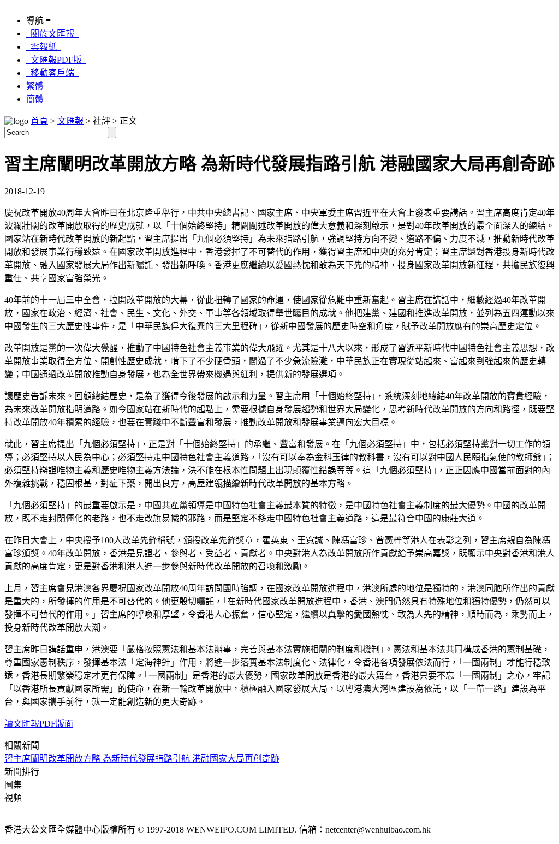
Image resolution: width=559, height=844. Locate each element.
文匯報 (70, 121)
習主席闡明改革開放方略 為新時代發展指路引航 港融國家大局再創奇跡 (142, 758)
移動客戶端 (52, 73)
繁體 (35, 86)
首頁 (39, 121)
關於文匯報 (52, 33)
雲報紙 (43, 46)
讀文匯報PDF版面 (38, 723)
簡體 (35, 99)
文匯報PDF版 (56, 59)
